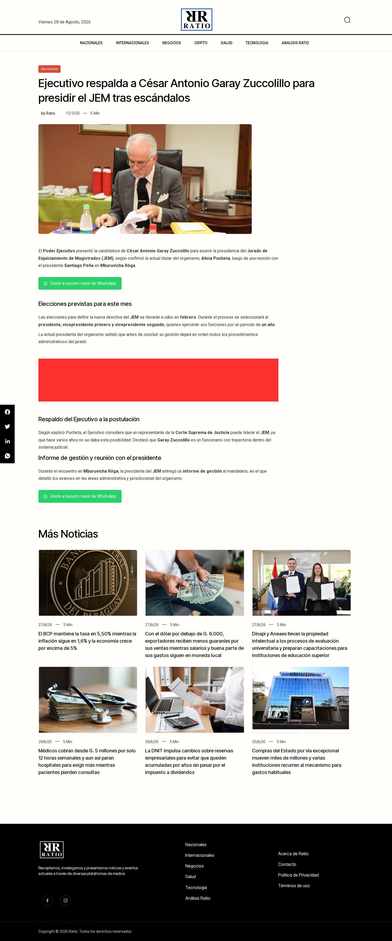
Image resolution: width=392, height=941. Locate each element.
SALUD (226, 43)
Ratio (50, 113)
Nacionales (196, 844)
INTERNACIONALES (132, 43)
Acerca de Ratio (293, 853)
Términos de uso (294, 885)
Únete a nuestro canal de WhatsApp (83, 283)
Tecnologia (196, 887)
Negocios (194, 866)
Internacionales (199, 855)
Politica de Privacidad (298, 875)
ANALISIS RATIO (295, 43)
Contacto (287, 864)
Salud (190, 876)
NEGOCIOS (171, 43)
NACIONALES (91, 43)
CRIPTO (200, 43)
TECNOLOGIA (257, 43)
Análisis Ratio (197, 898)
